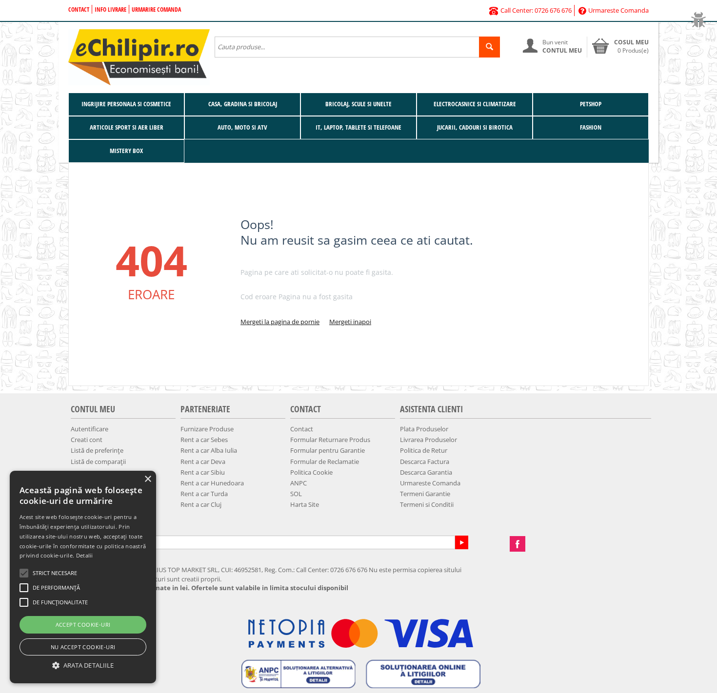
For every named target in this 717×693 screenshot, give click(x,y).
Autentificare (89, 428)
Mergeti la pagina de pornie (279, 321)
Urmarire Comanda (156, 9)
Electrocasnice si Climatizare (475, 103)
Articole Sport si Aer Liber (126, 127)
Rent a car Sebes (204, 439)
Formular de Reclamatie (324, 461)
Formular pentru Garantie (327, 450)
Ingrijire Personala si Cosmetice (126, 103)
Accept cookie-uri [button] (83, 624)
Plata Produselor (424, 428)
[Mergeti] (461, 542)
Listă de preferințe (97, 450)
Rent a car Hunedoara (212, 483)
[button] (83, 665)
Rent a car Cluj (200, 504)
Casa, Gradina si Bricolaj (242, 103)
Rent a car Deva (202, 461)
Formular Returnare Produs (330, 439)
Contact (78, 9)
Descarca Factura (424, 461)
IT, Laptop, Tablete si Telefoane (358, 127)
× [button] (147, 479)
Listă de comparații (98, 461)
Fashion (590, 127)
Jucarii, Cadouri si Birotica (475, 127)
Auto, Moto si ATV (242, 127)
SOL (296, 493)
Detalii (84, 555)
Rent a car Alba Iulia (208, 450)
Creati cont (86, 439)
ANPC (298, 483)
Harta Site (304, 504)
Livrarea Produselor (428, 439)
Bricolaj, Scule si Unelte (358, 103)
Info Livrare (110, 9)
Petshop (590, 103)
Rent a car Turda (204, 493)
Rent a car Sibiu (202, 472)
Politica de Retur (423, 450)
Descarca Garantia (426, 472)
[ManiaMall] (139, 56)
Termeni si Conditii (427, 504)
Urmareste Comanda (618, 10)
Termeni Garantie (425, 493)
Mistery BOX (126, 150)
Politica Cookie (311, 472)
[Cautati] (489, 47)
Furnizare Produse (207, 428)
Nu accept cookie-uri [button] (83, 647)
